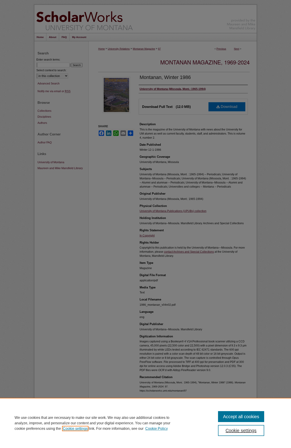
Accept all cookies (241, 416)
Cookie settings (75, 428)
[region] (145, 423)
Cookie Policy (156, 428)
